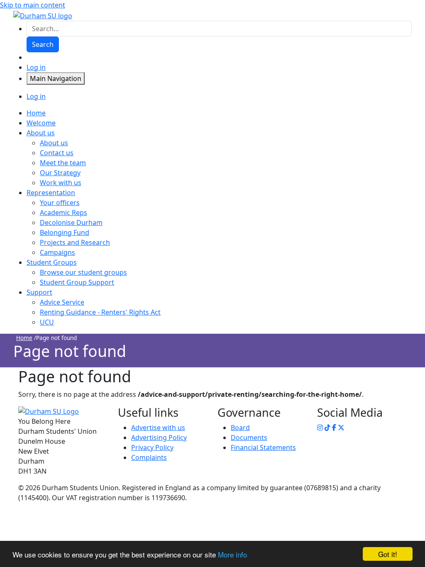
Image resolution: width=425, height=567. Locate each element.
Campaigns (57, 252)
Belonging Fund (64, 232)
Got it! (387, 554)
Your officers (60, 202)
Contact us (56, 152)
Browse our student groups (83, 272)
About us (54, 142)
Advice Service (62, 302)
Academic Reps (63, 212)
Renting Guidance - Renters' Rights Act (100, 312)
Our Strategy (60, 172)
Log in (36, 67)
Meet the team (63, 162)
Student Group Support (77, 282)
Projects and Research (75, 242)
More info (232, 554)
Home (24, 338)
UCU (47, 322)
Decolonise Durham (71, 222)
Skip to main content (32, 5)
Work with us (60, 182)
